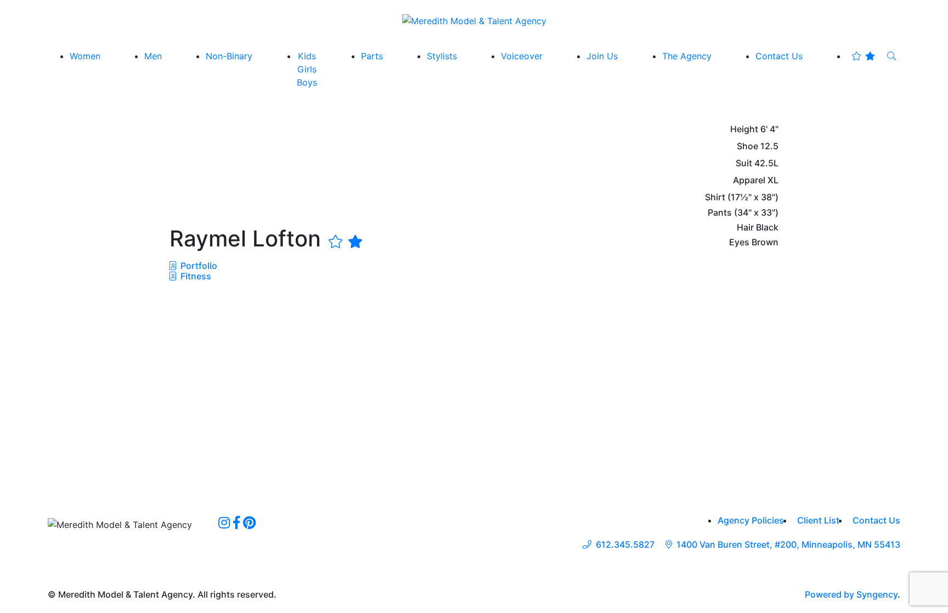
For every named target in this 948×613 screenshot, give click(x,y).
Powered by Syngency (851, 594)
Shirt (715, 197)
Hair (745, 227)
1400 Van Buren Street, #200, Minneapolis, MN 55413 (788, 544)
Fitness (194, 276)
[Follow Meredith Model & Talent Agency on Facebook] (236, 522)
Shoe (747, 146)
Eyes (739, 242)
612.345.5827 (625, 544)
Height (744, 129)
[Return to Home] (474, 20)
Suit (744, 163)
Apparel (749, 180)
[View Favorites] (863, 56)
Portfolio (197, 265)
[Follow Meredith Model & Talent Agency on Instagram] (224, 522)
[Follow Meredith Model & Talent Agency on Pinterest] (249, 522)
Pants (720, 212)
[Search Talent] (891, 56)
